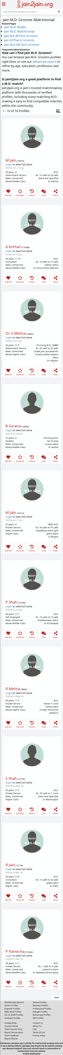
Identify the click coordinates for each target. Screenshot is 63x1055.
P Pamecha (15, 951)
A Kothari (13, 246)
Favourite (20, 195)
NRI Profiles (38, 1018)
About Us (37, 1026)
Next (56, 997)
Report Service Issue (13, 1032)
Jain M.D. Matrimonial (19, 31)
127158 (19, 865)
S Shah (11, 778)
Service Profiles (39, 1002)
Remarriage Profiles (42, 1014)
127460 (29, 952)
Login (9, 164)
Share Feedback (11, 1035)
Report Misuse (11, 1038)
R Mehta (13, 688)
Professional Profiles (42, 1008)
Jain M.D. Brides (15, 27)
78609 (23, 689)
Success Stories (11, 1026)
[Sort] (58, 111)
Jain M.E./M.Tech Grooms (21, 45)
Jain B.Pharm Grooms (19, 40)
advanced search (44, 61)
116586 (25, 247)
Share (55, 195)
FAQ (35, 1029)
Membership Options (14, 1002)
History (32, 195)
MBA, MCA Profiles (12, 1011)
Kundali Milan (10, 1023)
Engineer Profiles (12, 1008)
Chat (44, 195)
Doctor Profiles (11, 1005)
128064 (25, 426)
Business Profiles (40, 1005)
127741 (21, 779)
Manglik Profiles (40, 1011)
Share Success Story (13, 1029)
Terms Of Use (39, 1032)
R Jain (10, 864)
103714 (20, 513)
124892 (29, 334)
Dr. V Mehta (15, 333)
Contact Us (38, 1023)
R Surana (13, 425)
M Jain (11, 160)
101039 (21, 602)
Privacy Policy (39, 1035)
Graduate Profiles (12, 1018)
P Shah (11, 602)
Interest (8, 195)
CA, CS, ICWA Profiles (13, 1014)
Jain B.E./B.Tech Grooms (21, 36)
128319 (20, 160)
